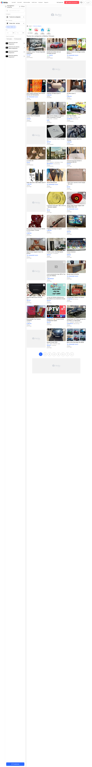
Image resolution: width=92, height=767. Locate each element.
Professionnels (17, 39)
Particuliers (9, 39)
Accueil (30, 26)
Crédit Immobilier (26, 2)
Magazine (46, 2)
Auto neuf (14, 2)
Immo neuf (19, 2)
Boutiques (41, 2)
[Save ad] (44, 40)
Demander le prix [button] (73, 55)
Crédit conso (34, 2)
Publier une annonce (72, 2)
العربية (88, 2)
